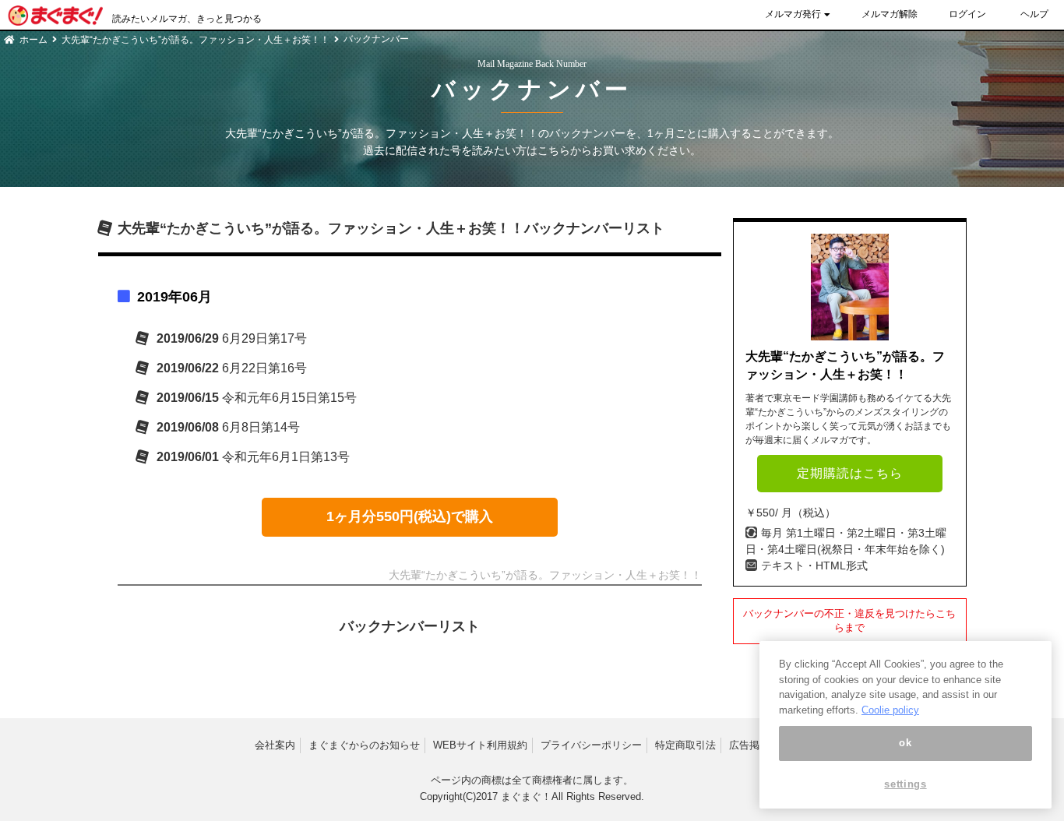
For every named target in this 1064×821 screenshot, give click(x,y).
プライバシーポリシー (591, 745)
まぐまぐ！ (526, 796)
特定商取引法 (685, 745)
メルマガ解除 (889, 14)
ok (905, 743)
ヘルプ (1034, 14)
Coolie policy (890, 710)
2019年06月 (174, 297)
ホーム (33, 39)
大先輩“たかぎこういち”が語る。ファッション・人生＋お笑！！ (195, 39)
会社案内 (275, 745)
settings (905, 784)
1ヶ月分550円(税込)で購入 (409, 516)
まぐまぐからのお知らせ (364, 745)
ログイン (967, 14)
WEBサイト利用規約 (480, 745)
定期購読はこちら (850, 473)
